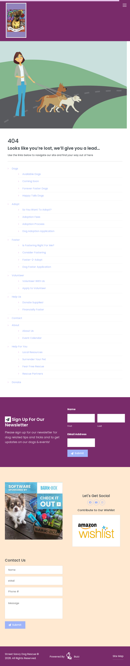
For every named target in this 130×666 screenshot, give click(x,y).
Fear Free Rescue (33, 366)
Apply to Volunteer (34, 288)
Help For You (19, 346)
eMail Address (76, 434)
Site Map (118, 656)
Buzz (76, 656)
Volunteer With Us (33, 281)
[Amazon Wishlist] (96, 530)
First (70, 426)
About (15, 325)
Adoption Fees (31, 217)
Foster (16, 240)
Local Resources (32, 352)
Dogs (15, 168)
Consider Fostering (34, 252)
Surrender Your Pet (34, 359)
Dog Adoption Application (38, 231)
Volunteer (18, 275)
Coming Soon (30, 181)
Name (71, 409)
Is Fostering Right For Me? (38, 245)
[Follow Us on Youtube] (96, 502)
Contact (17, 318)
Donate (16, 382)
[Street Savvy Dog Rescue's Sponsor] (34, 511)
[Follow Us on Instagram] (102, 502)
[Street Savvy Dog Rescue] (22, 21)
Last (100, 426)
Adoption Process (33, 224)
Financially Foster (33, 309)
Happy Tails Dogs (33, 195)
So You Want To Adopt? (37, 209)
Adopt (16, 204)
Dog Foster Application (36, 267)
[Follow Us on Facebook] (90, 502)
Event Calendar (32, 338)
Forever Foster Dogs (35, 188)
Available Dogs (31, 174)
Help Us (16, 297)
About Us (28, 331)
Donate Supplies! (32, 302)
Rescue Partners (32, 374)
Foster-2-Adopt (32, 260)
